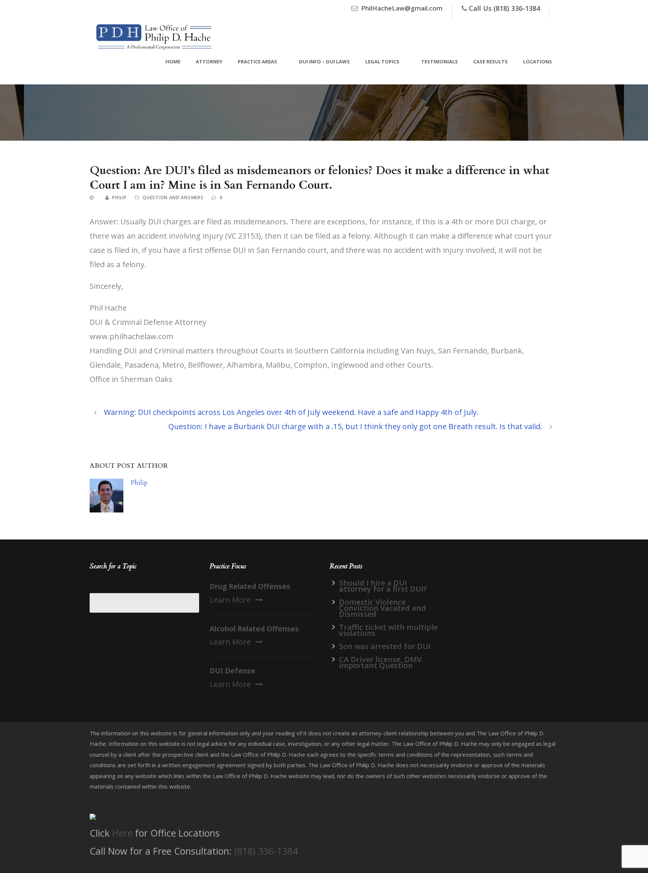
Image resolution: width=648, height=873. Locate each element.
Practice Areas (257, 61)
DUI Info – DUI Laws (324, 61)
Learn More (230, 600)
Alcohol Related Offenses (254, 629)
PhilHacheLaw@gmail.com (401, 8)
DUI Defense (232, 671)
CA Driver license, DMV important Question (380, 662)
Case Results (490, 61)
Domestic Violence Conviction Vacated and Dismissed (382, 608)
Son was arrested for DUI (384, 646)
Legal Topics (382, 61)
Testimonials (439, 61)
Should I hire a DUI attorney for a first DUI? (383, 586)
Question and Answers (172, 197)
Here (122, 832)
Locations (537, 61)
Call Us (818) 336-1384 (504, 8)
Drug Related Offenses (250, 586)
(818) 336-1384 (266, 850)
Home (172, 61)
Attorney (209, 61)
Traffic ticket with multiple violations (388, 630)
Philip (119, 197)
